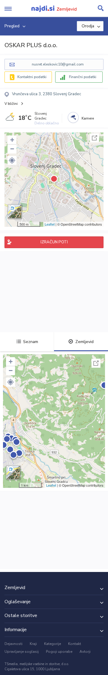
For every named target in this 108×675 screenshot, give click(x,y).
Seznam (30, 342)
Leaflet (50, 224)
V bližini (11, 103)
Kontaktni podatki (31, 76)
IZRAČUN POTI (54, 242)
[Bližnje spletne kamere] (73, 117)
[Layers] (14, 211)
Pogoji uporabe (59, 651)
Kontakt (74, 643)
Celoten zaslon (94, 137)
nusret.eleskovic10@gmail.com (58, 64)
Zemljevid (84, 342)
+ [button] (12, 140)
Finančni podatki (82, 76)
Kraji (33, 643)
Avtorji (85, 651)
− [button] (12, 149)
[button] (12, 160)
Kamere (88, 118)
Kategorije (52, 643)
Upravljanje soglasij (21, 651)
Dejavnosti (13, 643)
